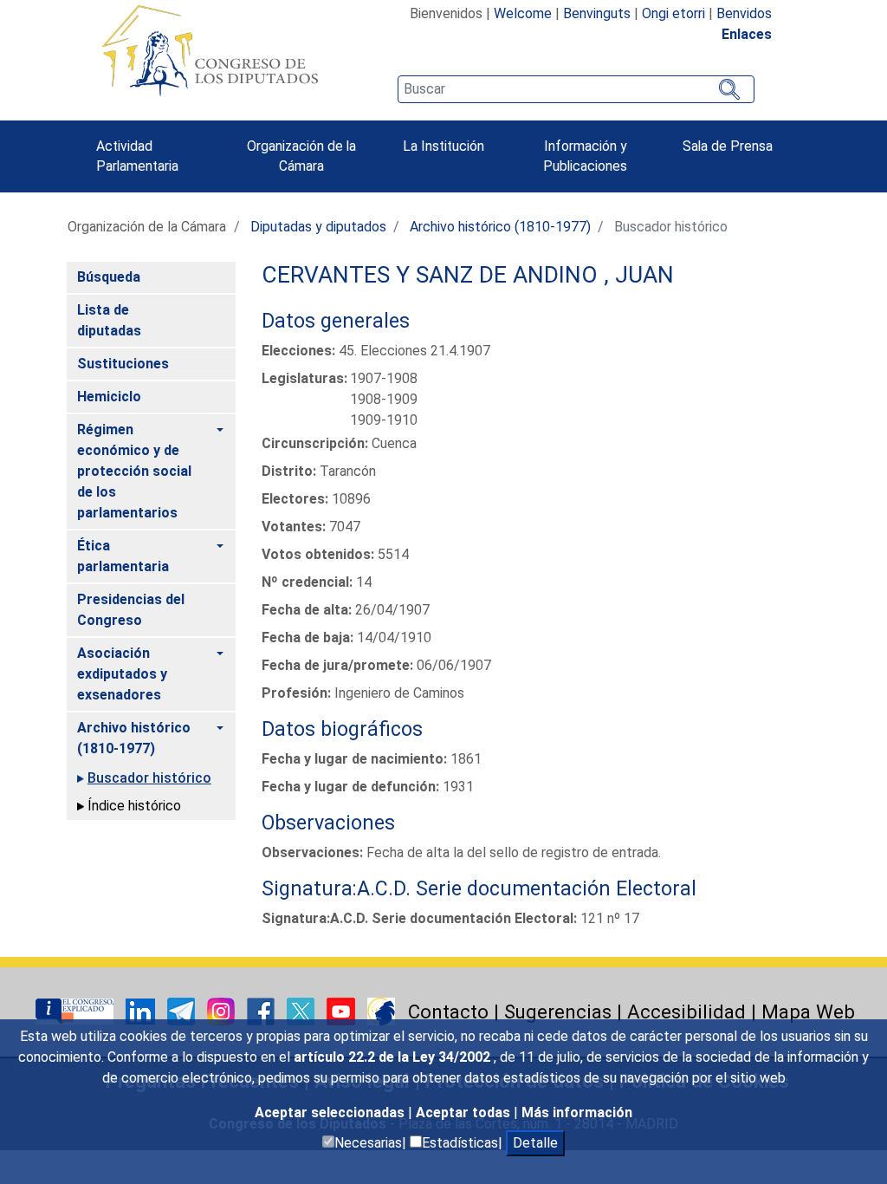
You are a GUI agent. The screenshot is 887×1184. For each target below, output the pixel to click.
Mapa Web (808, 1011)
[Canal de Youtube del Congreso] (342, 1010)
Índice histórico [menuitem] (134, 805)
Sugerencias (558, 1011)
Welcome (523, 13)
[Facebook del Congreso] (262, 1010)
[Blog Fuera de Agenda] (381, 1010)
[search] (576, 89)
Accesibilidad (686, 1011)
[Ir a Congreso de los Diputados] (209, 50)
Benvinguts (597, 13)
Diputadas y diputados (318, 226)
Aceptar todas (465, 1112)
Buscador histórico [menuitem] (149, 778)
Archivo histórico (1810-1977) (500, 226)
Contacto (448, 1011)
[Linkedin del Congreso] (142, 1010)
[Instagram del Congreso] (223, 1010)
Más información (576, 1112)
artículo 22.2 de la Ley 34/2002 (394, 1057)
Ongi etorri (673, 13)
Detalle (535, 1143)
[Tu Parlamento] (76, 1010)
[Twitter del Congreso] (302, 1010)
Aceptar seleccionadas (331, 1112)
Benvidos (744, 13)
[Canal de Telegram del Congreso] (183, 1010)
